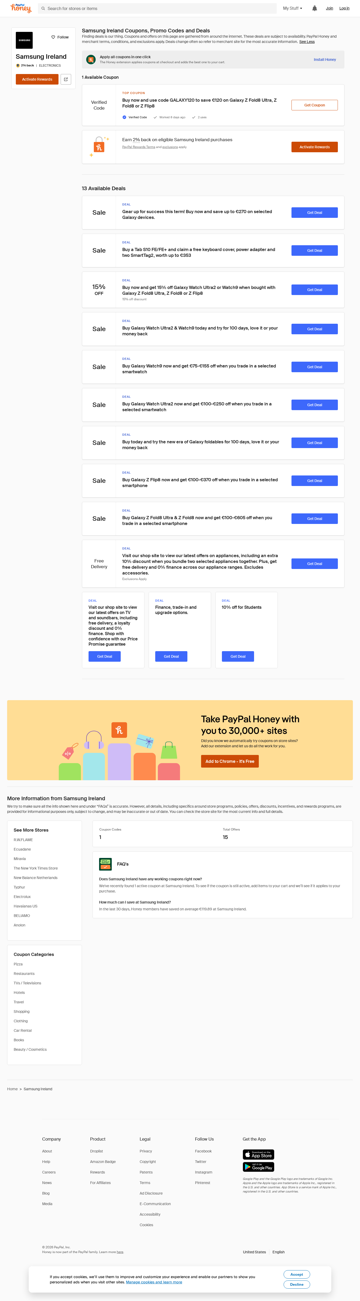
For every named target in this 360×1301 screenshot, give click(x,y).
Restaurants (24, 973)
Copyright (148, 1161)
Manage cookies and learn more (154, 1282)
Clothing (21, 1021)
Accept (296, 1274)
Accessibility (150, 1214)
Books (19, 1040)
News (47, 1182)
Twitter (200, 1161)
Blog (46, 1193)
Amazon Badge (103, 1161)
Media (47, 1203)
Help (46, 1161)
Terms (145, 1182)
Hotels (19, 992)
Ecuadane (22, 849)
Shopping (22, 1011)
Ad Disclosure (151, 1193)
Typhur (19, 887)
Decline (297, 1284)
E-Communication (155, 1203)
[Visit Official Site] (66, 79)
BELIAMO (22, 915)
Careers (49, 1172)
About (47, 1151)
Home (12, 1089)
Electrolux (22, 896)
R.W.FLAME (23, 839)
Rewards (97, 1172)
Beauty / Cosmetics (30, 1049)
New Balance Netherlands (35, 877)
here (120, 1252)
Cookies (146, 1225)
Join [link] (329, 8)
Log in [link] (344, 8)
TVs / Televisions (27, 983)
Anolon (19, 925)
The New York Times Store (36, 868)
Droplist (96, 1151)
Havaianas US (25, 906)
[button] (264, 1252)
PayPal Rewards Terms (138, 147)
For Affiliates (100, 1182)
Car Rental (23, 1030)
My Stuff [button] (291, 8)
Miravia (20, 858)
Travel (19, 1002)
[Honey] (21, 8)
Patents (146, 1172)
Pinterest (202, 1182)
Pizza (18, 964)
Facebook (203, 1151)
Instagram (203, 1172)
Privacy (146, 1151)
